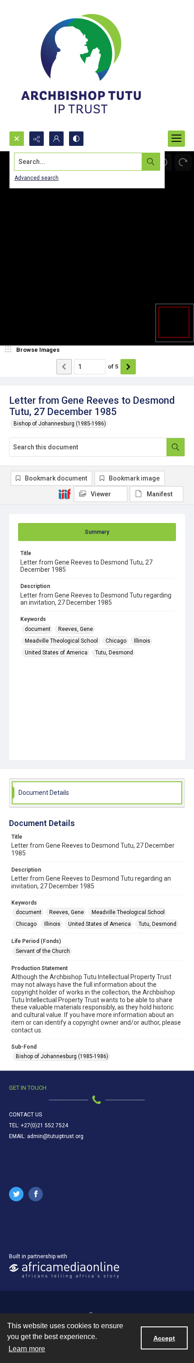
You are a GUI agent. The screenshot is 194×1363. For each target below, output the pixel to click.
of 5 (113, 366)
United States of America (56, 652)
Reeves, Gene (75, 629)
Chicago (116, 641)
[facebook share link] (35, 1194)
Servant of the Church (43, 951)
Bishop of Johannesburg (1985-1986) (60, 423)
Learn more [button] (27, 1349)
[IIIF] (64, 493)
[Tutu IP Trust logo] (81, 65)
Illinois (142, 641)
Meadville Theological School (61, 641)
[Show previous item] (64, 366)
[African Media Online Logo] (64, 1270)
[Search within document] (175, 447)
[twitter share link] (16, 1194)
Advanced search (36, 178)
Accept (164, 1338)
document (38, 629)
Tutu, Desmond (114, 652)
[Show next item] (128, 366)
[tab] (97, 532)
